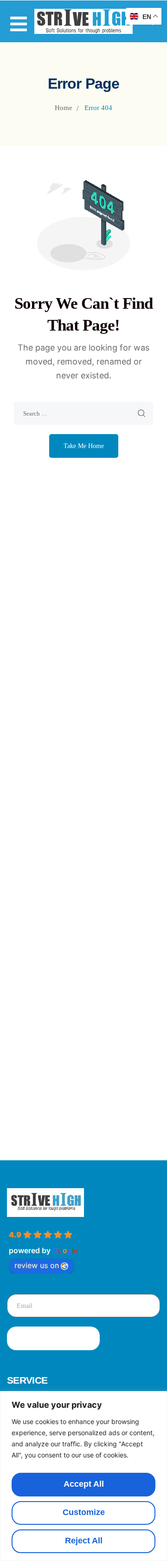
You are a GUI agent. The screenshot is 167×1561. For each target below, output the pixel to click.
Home (63, 107)
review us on (36, 1265)
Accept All (84, 1484)
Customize (84, 1512)
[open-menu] (18, 19)
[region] (83, 1476)
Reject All (84, 1540)
